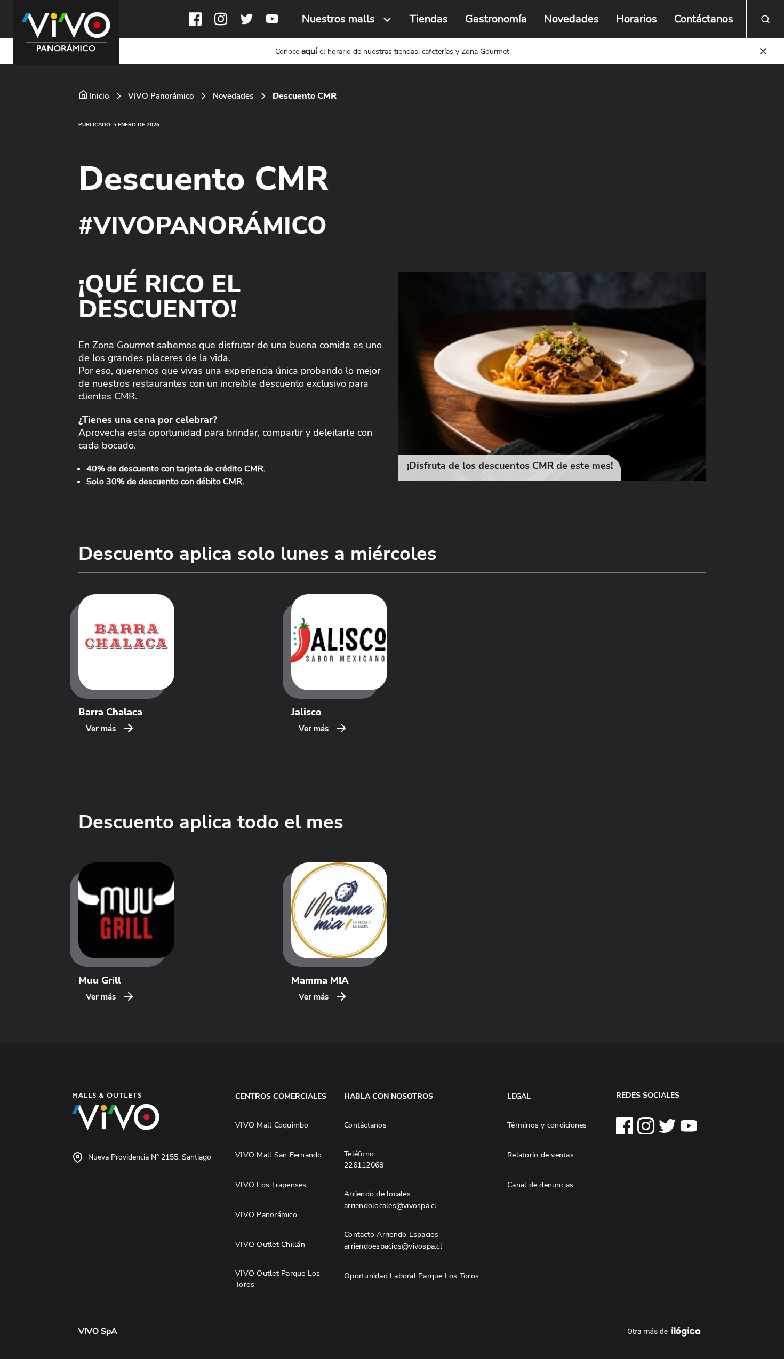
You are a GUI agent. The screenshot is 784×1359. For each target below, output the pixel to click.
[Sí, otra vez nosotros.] (666, 1331)
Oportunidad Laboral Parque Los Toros (411, 1275)
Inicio (99, 96)
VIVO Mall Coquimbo (272, 1125)
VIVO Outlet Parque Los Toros (278, 1279)
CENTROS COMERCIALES (280, 1096)
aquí (309, 51)
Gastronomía (496, 19)
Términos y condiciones (547, 1125)
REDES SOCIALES (647, 1095)
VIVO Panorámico (161, 96)
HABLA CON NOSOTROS (388, 1096)
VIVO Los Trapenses (271, 1184)
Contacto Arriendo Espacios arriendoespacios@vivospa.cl (393, 1240)
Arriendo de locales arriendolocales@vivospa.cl (390, 1199)
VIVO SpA (97, 1331)
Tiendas (429, 19)
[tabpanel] (552, 376)
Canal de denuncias (540, 1184)
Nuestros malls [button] (338, 19)
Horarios (636, 19)
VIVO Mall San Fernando (278, 1154)
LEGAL (519, 1096)
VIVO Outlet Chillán (270, 1244)
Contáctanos (703, 19)
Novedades (571, 19)
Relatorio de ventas (540, 1154)
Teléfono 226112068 (363, 1159)
